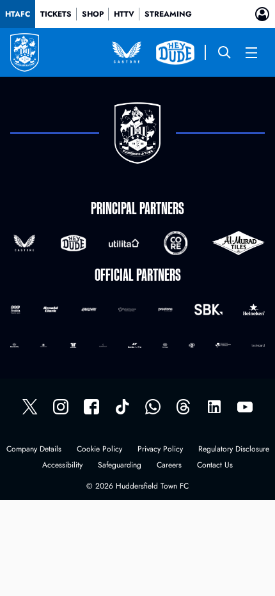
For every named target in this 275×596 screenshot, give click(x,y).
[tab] (17, 14)
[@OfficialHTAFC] (245, 406)
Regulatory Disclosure (233, 450)
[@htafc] (30, 406)
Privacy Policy (160, 450)
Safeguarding (119, 466)
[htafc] (91, 406)
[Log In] (262, 14)
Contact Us (215, 466)
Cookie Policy (99, 450)
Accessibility (62, 466)
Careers (169, 466)
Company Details (33, 450)
